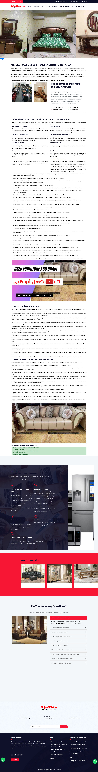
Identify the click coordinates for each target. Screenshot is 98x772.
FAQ (42, 6)
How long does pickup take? (59, 645)
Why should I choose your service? (61, 663)
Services (36, 6)
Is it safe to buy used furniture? (60, 618)
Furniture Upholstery (78, 6)
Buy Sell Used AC (74, 753)
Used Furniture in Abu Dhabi (57, 741)
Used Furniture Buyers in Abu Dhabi (59, 744)
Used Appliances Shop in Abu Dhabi (79, 748)
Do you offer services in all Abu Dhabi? (62, 659)
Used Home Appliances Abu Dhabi (78, 741)
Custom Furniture (65, 6)
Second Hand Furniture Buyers (58, 752)
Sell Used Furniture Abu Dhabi (58, 749)
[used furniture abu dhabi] (16, 6)
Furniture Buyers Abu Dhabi (57, 746)
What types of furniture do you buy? (61, 650)
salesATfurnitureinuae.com (61, 1)
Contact (54, 6)
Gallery (48, 6)
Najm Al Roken (49, 769)
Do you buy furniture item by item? (61, 636)
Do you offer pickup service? (59, 632)
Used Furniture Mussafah (57, 754)
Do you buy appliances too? (59, 641)
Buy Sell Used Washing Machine (78, 751)
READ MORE (15, 759)
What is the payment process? (60, 627)
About (30, 6)
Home (24, 6)
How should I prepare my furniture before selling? (65, 654)
